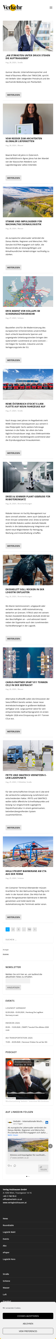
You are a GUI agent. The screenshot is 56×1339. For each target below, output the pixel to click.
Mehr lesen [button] (13, 1135)
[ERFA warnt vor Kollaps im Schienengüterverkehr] (28, 291)
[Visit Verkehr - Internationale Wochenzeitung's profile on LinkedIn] (10, 1122)
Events (6, 1239)
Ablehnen (28, 1323)
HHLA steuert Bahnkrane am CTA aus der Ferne (26, 873)
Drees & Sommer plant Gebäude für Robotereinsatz (28, 498)
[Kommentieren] (14, 1168)
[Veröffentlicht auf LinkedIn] (46, 1122)
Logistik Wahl (9, 1232)
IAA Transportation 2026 (19, 1037)
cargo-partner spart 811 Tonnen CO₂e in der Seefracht (27, 684)
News (5, 1218)
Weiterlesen (13, 95)
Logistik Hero (9, 1259)
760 (29, 929)
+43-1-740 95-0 (9, 1196)
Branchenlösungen (25, 503)
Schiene (21, 318)
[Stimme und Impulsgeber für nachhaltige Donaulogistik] (28, 202)
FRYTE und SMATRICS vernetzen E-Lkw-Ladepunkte (26, 777)
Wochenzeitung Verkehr (17, 1101)
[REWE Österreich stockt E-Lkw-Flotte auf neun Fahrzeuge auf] (28, 384)
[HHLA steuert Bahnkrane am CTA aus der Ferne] (28, 851)
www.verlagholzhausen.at (15, 1202)
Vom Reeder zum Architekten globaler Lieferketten (24, 140)
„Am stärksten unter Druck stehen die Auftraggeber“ (28, 57)
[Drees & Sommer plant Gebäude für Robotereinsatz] (28, 477)
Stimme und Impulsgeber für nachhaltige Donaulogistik (24, 223)
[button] (5, 1146)
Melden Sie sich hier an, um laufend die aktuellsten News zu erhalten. (24, 975)
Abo (5, 1245)
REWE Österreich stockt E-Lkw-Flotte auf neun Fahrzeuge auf (26, 405)
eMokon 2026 (13, 1023)
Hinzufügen (13, 987)
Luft (5, 1294)
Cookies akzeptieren (28, 1316)
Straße (20, 62)
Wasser (20, 145)
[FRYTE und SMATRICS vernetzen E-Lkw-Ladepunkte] (28, 755)
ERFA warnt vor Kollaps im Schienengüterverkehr (23, 312)
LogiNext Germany (16, 1008)
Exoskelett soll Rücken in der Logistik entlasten (25, 591)
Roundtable (8, 1225)
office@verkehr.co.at (12, 1199)
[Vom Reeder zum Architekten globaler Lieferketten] (28, 119)
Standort (7, 1301)
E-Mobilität (22, 782)
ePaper (6, 1252)
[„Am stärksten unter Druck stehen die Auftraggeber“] (28, 36)
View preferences (28, 1331)
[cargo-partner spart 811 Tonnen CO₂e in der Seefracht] (28, 662)
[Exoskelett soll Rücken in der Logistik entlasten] (28, 570)
